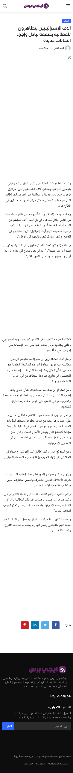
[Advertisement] (36, 140)
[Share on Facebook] (56, 625)
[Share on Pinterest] (25, 625)
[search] (4, 6)
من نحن (28, 763)
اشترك (8, 726)
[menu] (68, 6)
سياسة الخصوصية (58, 763)
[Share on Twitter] (45, 625)
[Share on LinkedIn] (35, 625)
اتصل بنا (40, 763)
